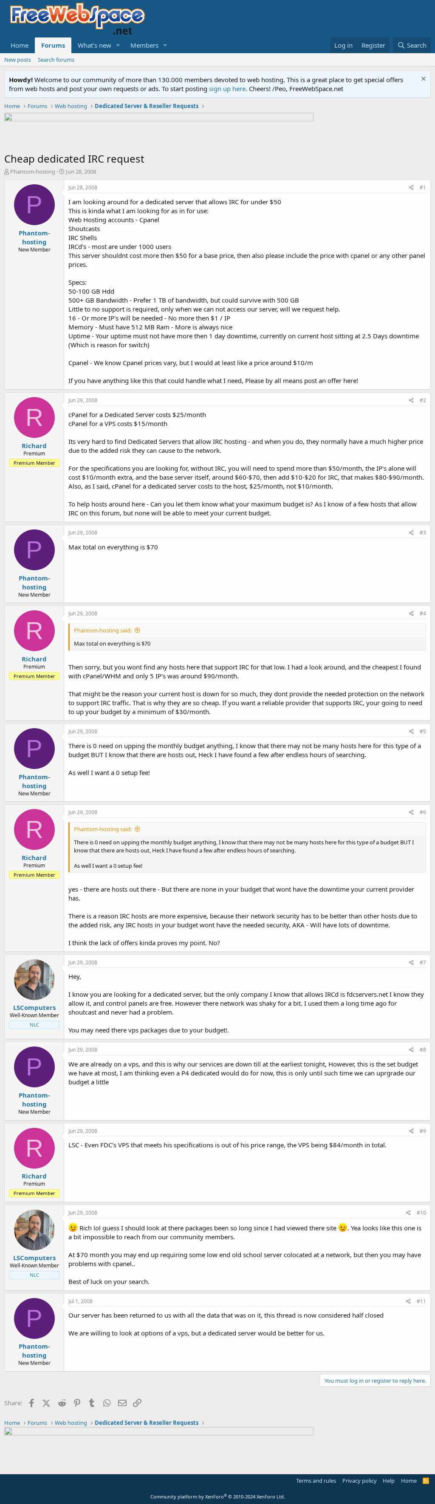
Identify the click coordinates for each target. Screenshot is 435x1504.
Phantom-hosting (32, 171)
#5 (423, 731)
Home (19, 45)
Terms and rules (316, 1480)
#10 (421, 1212)
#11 (421, 1301)
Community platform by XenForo (217, 1496)
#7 (423, 962)
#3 (423, 532)
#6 (423, 812)
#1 (423, 187)
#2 (423, 400)
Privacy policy (359, 1480)
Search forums (56, 59)
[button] (118, 45)
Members (144, 45)
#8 (423, 1049)
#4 (423, 613)
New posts (17, 59)
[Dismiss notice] (422, 79)
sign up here (227, 88)
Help (389, 1480)
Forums (53, 45)
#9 (423, 1131)
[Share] (411, 188)
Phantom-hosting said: (103, 630)
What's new (94, 45)
